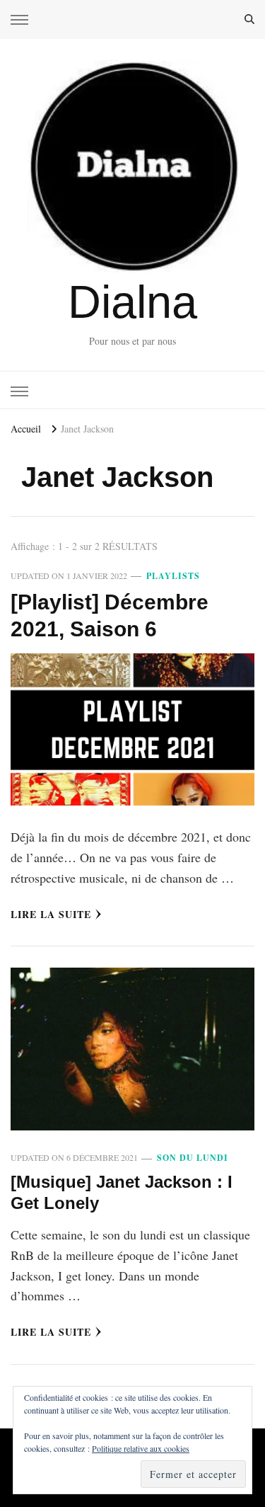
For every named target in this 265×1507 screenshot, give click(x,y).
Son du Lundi (192, 1158)
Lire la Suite (51, 914)
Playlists (173, 576)
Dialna (132, 302)
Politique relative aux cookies (140, 1448)
